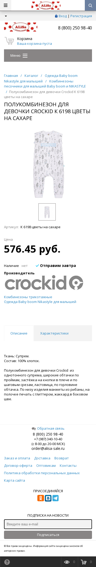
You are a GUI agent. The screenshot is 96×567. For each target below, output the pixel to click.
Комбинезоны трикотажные (28, 297)
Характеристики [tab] (54, 333)
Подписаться (48, 534)
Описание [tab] (18, 333)
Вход (63, 16)
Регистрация (81, 16)
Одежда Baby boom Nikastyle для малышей (40, 301)
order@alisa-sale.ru (48, 448)
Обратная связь (51, 428)
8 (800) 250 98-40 (75, 28)
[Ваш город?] (5, 16)
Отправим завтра (57, 265)
